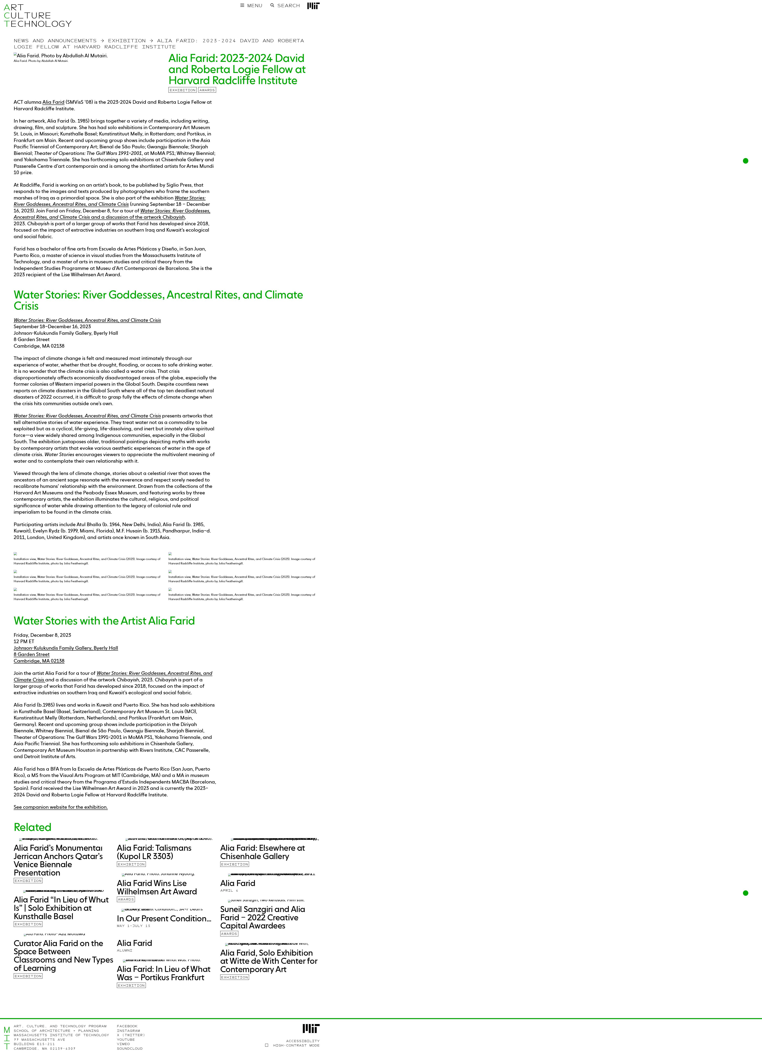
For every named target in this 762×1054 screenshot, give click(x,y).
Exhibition (182, 90)
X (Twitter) (131, 1035)
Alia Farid (53, 102)
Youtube (126, 1040)
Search (288, 5)
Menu (254, 5)
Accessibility (303, 1041)
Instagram (128, 1031)
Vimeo (123, 1044)
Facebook (127, 1026)
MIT (6, 1038)
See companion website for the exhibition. (61, 807)
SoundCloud (130, 1048)
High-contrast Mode (296, 1045)
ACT (6, 15)
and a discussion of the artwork (112, 214)
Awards (207, 90)
